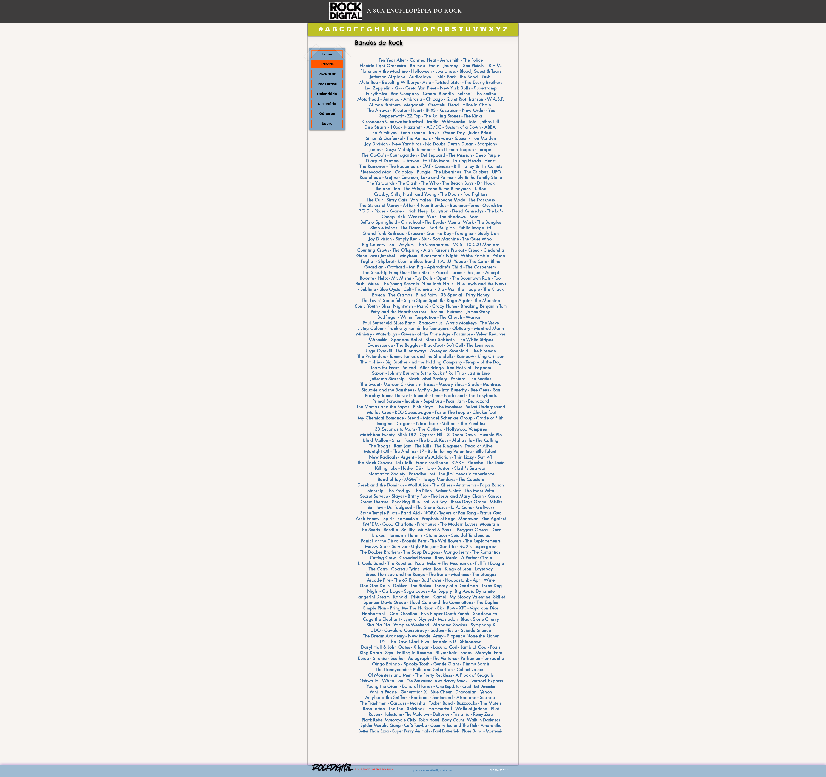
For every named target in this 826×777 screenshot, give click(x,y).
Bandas (327, 64)
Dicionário (327, 103)
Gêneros (327, 113)
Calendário (327, 93)
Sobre (327, 123)
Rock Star (327, 74)
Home (327, 54)
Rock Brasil (327, 84)
